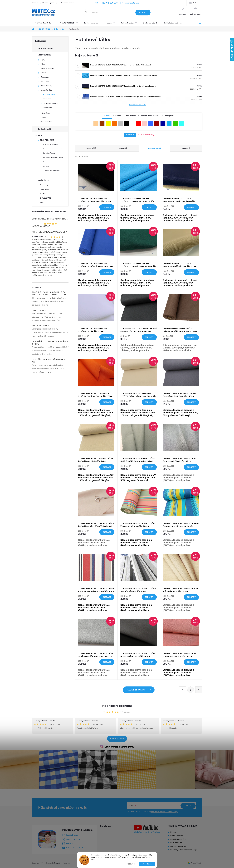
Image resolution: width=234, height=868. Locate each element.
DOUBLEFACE (45, 198)
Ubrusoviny (44, 77)
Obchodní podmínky (178, 846)
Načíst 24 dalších (137, 690)
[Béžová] (95, 123)
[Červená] (138, 123)
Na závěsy (47, 99)
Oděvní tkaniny (46, 86)
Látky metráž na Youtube (76, 848)
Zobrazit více (117, 738)
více (92, 859)
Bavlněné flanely (49, 153)
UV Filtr (43, 193)
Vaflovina (43, 117)
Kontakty (35, 3)
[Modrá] (150, 123)
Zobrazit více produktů (137, 105)
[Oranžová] (114, 123)
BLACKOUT (44, 202)
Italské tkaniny (43, 180)
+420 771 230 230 (73, 839)
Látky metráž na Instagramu (119, 746)
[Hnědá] (102, 123)
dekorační (129, 135)
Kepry (42, 60)
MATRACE (47, 166)
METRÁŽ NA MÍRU (45, 48)
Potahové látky (49, 94)
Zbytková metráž (44, 129)
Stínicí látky (44, 189)
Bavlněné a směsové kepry (53, 157)
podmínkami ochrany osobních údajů (164, 812)
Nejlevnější (91, 148)
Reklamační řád (176, 843)
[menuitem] (44, 23)
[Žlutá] (108, 123)
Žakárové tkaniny (40, 326)
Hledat (143, 12)
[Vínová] (156, 123)
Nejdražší (123, 148)
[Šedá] (120, 123)
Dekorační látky (46, 90)
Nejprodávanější (154, 148)
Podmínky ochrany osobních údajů (183, 850)
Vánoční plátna (46, 122)
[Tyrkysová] (181, 123)
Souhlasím (148, 864)
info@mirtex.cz (72, 835)
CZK (194, 3)
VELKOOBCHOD (44, 55)
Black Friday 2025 (47, 140)
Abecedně (186, 148)
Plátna (42, 64)
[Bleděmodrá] (169, 123)
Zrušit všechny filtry (147, 135)
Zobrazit (107, 207)
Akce (40, 135)
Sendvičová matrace (52, 170)
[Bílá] (132, 123)
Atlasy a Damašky (47, 68)
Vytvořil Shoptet (196, 863)
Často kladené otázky (66, 3)
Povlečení (46, 162)
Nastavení (131, 864)
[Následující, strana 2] (190, 689)
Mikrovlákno (45, 113)
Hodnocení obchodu (117, 706)
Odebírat (188, 805)
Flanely (43, 73)
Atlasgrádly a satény (50, 144)
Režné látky (47, 107)
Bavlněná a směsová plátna (53, 149)
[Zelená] (175, 123)
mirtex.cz (69, 843)
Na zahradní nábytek (50, 103)
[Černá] (126, 123)
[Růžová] (144, 123)
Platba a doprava (48, 3)
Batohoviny (44, 81)
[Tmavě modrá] (163, 123)
